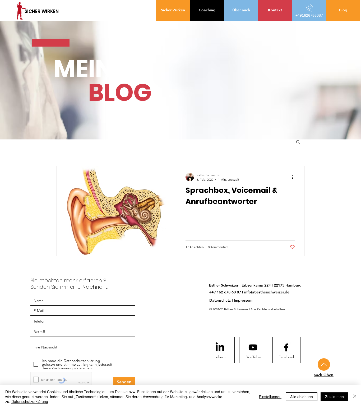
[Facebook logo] (286, 347)
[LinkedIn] (220, 347)
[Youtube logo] (253, 347)
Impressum (243, 300)
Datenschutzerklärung (29, 401)
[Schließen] (354, 396)
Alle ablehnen (301, 396)
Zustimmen (334, 396)
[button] (297, 142)
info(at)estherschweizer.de (266, 292)
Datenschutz (220, 300)
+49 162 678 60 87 (225, 292)
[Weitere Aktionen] (294, 177)
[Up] (324, 364)
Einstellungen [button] (270, 396)
